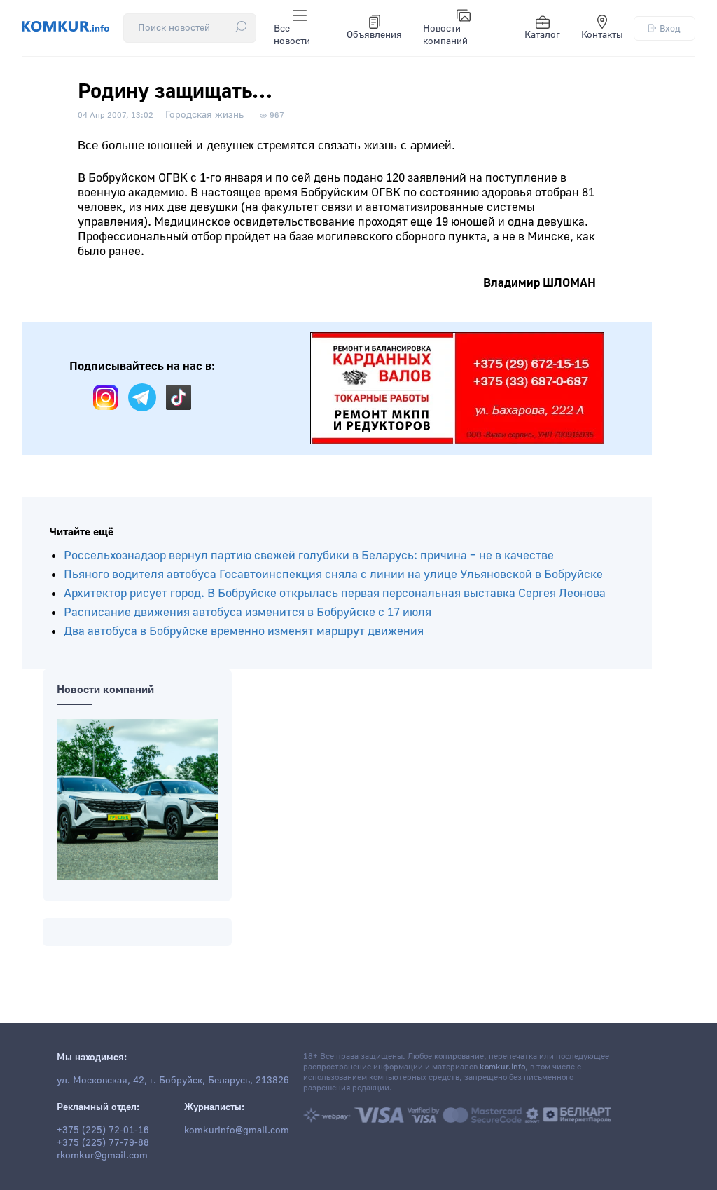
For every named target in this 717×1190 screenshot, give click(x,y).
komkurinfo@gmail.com (236, 1130)
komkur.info (502, 1067)
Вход (670, 28)
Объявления (374, 35)
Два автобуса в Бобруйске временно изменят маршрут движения (244, 631)
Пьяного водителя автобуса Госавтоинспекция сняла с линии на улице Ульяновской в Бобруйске (333, 574)
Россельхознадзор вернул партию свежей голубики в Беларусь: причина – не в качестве (309, 555)
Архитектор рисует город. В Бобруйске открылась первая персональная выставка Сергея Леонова (335, 593)
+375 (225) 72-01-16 (103, 1130)
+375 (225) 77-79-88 (103, 1143)
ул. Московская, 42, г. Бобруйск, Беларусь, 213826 (173, 1080)
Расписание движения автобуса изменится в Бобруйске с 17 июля (247, 612)
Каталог (542, 35)
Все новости (292, 35)
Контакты (602, 35)
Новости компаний (445, 35)
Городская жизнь (204, 115)
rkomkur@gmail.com (102, 1155)
